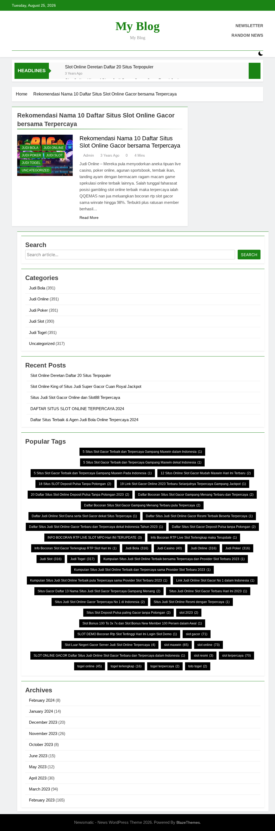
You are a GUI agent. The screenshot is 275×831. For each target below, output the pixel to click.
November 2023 (43, 733)
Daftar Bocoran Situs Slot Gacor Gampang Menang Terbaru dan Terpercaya (196, 495)
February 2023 (42, 800)
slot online (208, 645)
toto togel (197, 666)
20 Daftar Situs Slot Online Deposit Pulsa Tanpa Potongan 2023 (80, 495)
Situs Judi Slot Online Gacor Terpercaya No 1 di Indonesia (100, 602)
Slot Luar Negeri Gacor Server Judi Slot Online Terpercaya (110, 645)
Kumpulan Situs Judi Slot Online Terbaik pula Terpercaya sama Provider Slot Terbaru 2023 (98, 580)
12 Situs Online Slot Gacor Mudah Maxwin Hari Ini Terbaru (206, 473)
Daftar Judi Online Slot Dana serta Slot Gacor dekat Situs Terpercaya (84, 516)
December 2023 (43, 722)
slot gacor (196, 634)
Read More (89, 217)
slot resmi (203, 655)
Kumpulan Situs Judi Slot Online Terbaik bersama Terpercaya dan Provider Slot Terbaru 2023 (174, 559)
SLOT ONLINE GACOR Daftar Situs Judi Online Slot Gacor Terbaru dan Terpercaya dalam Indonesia (109, 655)
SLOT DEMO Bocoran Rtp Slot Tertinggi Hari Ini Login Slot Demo (127, 634)
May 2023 (37, 766)
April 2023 (37, 778)
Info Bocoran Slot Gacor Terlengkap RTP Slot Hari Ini (75, 548)
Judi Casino (169, 548)
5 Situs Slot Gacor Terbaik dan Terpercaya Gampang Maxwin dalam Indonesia (142, 452)
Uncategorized (35, 170)
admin (88, 155)
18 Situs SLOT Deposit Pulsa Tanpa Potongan (75, 484)
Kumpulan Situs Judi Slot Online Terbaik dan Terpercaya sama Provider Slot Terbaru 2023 (142, 570)
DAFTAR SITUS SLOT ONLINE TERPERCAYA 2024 (77, 408)
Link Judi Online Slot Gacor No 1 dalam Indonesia (215, 580)
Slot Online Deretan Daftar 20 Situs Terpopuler (109, 66)
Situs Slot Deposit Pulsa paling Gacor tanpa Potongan (128, 613)
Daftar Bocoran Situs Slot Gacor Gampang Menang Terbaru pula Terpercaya (142, 505)
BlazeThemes (188, 822)
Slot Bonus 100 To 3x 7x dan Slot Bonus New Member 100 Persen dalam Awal (142, 623)
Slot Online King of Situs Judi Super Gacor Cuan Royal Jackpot (85, 386)
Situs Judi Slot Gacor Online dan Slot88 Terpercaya (75, 397)
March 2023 (39, 789)
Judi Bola (30, 148)
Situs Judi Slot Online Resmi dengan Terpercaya (192, 602)
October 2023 (41, 744)
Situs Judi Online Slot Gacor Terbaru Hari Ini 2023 (208, 591)
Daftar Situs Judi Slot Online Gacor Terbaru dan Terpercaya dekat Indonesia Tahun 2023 (96, 527)
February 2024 (42, 700)
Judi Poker (31, 155)
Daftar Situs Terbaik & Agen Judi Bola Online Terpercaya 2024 (84, 419)
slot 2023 (188, 613)
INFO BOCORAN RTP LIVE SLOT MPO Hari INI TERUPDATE (95, 537)
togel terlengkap (126, 666)
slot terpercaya (236, 655)
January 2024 (41, 711)
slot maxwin (176, 645)
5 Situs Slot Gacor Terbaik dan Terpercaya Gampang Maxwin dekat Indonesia (142, 462)
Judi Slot (54, 155)
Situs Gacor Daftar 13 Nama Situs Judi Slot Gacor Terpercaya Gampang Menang (99, 591)
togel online (89, 666)
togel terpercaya (164, 666)
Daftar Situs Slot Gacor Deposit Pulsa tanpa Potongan (214, 527)
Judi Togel (31, 163)
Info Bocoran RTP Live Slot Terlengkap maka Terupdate (194, 537)
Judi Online (54, 148)
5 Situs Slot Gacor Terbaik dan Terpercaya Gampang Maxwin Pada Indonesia (93, 473)
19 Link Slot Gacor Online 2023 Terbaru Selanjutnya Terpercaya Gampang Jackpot (183, 484)
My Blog (137, 26)
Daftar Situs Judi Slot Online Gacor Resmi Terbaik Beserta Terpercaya (199, 516)
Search (249, 254)
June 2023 (38, 755)
